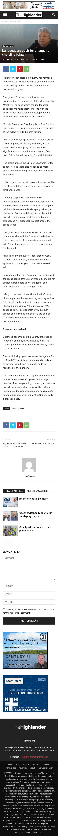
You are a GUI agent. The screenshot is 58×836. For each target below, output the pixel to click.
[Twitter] (13, 69)
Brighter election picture (33, 498)
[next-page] (9, 541)
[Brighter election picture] (10, 502)
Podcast (25, 764)
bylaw (14, 408)
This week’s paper (45, 768)
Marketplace (11, 768)
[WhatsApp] (26, 69)
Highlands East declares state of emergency (14, 445)
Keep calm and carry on (43, 443)
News (17, 764)
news (22, 408)
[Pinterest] (20, 69)
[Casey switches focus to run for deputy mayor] (10, 516)
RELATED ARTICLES (14, 491)
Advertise (23, 768)
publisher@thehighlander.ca (35, 756)
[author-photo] (29, 472)
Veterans (35, 764)
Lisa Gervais (9, 59)
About (32, 768)
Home (4, 21)
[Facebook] (6, 69)
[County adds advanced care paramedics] (10, 531)
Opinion (45, 764)
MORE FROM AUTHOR (37, 491)
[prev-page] (5, 541)
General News (15, 21)
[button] (5, 15)
